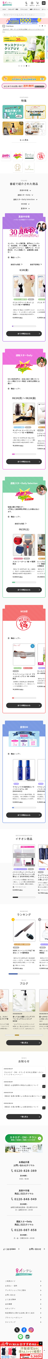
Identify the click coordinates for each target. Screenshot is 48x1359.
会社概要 (8, 1304)
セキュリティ (10, 1308)
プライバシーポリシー (13, 1318)
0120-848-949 (25, 1199)
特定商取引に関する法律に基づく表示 (19, 1313)
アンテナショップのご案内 (15, 1290)
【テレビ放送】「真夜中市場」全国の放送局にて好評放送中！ (20, 29)
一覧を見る (24, 1043)
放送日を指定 (15, 264)
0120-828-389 (25, 1170)
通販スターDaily (24, 195)
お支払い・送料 (11, 1286)
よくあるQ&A (9, 1249)
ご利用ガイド (10, 1281)
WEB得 (24, 204)
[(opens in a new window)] (17, 1330)
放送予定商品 (35, 264)
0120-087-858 (25, 1230)
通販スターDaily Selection (24, 199)
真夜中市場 (24, 190)
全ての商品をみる (24, 334)
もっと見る (24, 140)
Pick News (10, 26)
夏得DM (24, 208)
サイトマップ (10, 1322)
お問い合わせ (35, 1249)
